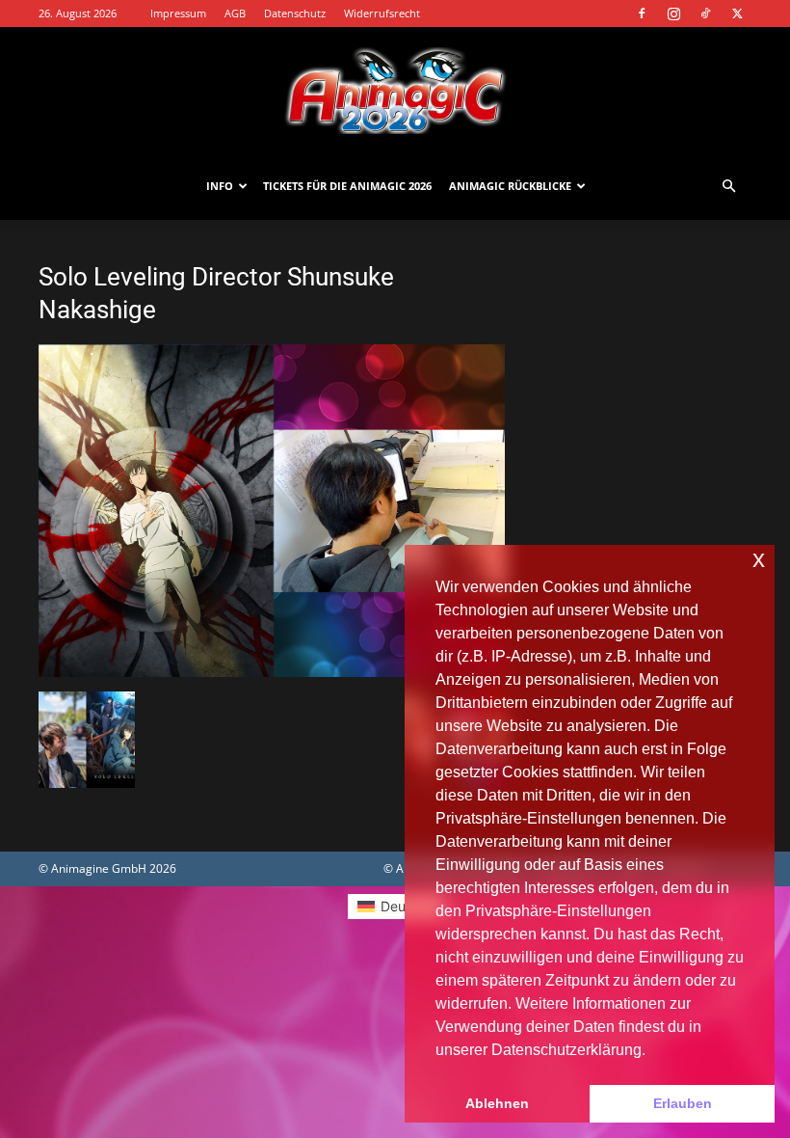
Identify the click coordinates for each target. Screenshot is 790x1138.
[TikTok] (705, 13)
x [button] (758, 559)
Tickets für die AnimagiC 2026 (347, 185)
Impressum (178, 13)
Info (219, 185)
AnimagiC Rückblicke (510, 185)
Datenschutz (295, 13)
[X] (737, 13)
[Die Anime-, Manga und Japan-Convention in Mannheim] (395, 90)
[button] (728, 186)
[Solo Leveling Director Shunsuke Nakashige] (272, 672)
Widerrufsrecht (382, 13)
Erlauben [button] (682, 1103)
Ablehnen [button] (497, 1103)
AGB (235, 13)
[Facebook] (641, 13)
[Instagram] (673, 13)
